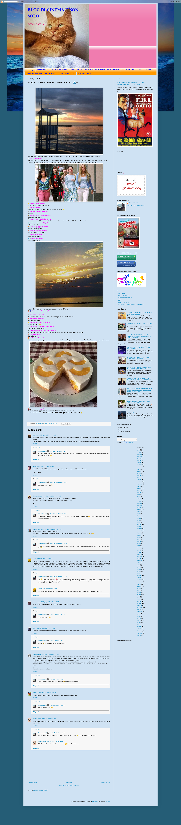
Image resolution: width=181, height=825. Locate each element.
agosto (139, 458)
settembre (139, 471)
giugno (139, 460)
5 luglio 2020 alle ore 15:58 (57, 705)
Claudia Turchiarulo (38, 529)
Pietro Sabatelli (37, 602)
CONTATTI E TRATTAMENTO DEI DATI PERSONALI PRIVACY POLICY (94, 70)
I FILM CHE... (130, 412)
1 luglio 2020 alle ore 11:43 (50, 692)
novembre (139, 456)
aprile (138, 450)
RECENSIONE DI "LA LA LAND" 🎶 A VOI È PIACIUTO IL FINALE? (139, 347)
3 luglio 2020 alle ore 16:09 (49, 718)
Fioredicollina (37, 718)
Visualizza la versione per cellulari (69, 785)
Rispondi (35, 443)
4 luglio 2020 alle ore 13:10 (57, 614)
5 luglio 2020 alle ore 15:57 (57, 679)
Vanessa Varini (42, 451)
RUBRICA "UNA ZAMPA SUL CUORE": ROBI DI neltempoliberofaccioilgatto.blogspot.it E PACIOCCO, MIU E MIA (139, 390)
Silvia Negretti (37, 654)
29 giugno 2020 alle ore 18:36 (45, 466)
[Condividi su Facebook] (68, 424)
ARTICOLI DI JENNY (85, 73)
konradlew (95, 801)
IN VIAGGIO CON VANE (34, 73)
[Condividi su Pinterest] (70, 424)
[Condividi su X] (66, 424)
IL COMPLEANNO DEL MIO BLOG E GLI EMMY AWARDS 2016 (138, 401)
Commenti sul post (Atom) (40, 790)
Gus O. (35, 466)
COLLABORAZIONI (128, 70)
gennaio (139, 452)
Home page (30, 70)
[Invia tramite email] (62, 424)
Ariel (34, 558)
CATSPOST (149, 70)
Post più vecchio (105, 782)
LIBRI (140, 70)
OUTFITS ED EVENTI (67, 73)
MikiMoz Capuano (38, 496)
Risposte (37, 447)
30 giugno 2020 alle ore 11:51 (58, 514)
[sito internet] (126, 266)
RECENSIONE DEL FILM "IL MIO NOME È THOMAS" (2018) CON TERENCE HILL (139, 368)
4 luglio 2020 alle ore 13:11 (57, 640)
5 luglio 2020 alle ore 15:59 (57, 733)
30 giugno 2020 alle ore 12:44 (50, 602)
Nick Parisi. (36, 628)
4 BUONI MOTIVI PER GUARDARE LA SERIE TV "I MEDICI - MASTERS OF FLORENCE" (140, 379)
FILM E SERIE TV (51, 73)
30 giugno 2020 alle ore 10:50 (44, 558)
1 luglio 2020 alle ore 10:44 (49, 588)
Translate (130, 442)
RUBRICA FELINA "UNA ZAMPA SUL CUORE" (131, 304)
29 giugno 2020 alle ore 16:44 (49, 435)
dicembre (139, 454)
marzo (138, 477)
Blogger (108, 801)
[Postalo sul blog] (64, 424)
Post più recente (32, 782)
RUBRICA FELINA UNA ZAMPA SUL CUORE (52, 70)
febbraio (139, 499)
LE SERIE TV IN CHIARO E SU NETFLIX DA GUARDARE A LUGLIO (139, 313)
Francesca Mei (37, 692)
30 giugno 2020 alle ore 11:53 (58, 543)
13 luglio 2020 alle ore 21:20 (54, 741)
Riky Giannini (37, 435)
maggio (139, 518)
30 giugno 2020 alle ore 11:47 (58, 451)
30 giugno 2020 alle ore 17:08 (50, 654)
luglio (138, 490)
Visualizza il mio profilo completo (136, 205)
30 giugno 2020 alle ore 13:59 (48, 628)
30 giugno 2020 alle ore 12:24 (58, 576)
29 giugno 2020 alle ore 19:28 (52, 496)
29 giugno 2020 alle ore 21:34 (53, 529)
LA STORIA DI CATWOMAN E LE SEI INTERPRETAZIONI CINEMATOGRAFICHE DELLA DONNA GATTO (139, 336)
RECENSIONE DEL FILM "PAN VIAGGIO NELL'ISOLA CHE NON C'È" (138, 358)
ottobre (139, 469)
